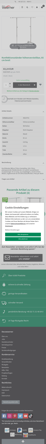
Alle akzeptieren (23, 234)
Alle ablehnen (23, 239)
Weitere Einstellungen (12, 230)
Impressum (9, 226)
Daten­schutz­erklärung (18, 224)
